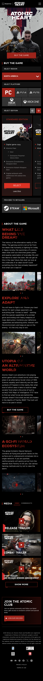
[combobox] (21, 76)
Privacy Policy (21, 664)
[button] (32, 110)
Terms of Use (21, 667)
